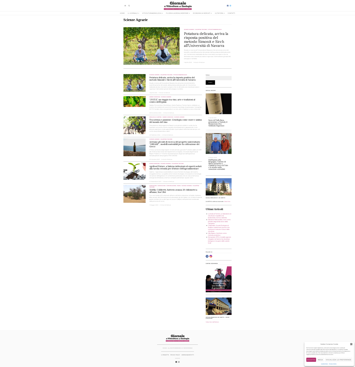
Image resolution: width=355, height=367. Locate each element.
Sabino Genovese (154, 96)
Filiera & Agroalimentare (177, 13)
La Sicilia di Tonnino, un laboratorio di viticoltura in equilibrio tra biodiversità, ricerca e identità (219, 216)
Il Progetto (165, 355)
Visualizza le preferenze (338, 360)
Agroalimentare (154, 163)
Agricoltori (153, 185)
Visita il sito (227, 201)
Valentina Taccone (201, 29)
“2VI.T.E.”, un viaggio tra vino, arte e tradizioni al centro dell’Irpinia (172, 100)
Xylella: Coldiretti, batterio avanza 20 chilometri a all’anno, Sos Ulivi (173, 190)
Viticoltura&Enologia (152, 13)
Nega (320, 360)
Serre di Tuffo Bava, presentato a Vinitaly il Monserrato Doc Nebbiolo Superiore (217, 123)
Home (122, 13)
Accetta (311, 360)
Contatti (231, 13)
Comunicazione (171, 185)
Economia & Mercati (201, 13)
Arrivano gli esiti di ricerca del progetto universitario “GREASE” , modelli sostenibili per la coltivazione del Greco (174, 144)
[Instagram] (230, 6)
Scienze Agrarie (189, 29)
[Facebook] (227, 6)
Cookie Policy (324, 363)
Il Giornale (133, 13)
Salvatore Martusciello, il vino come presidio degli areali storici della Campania (219, 221)
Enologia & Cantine (155, 117)
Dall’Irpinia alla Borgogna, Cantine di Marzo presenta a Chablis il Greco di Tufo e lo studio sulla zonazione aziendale (218, 164)
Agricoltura (161, 185)
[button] (351, 344)
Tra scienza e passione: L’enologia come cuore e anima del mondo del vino (175, 120)
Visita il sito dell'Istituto (212, 322)
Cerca (207, 75)
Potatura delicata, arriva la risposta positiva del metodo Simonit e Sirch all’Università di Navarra (206, 39)
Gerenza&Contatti (188, 355)
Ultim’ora (219, 13)
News (179, 185)
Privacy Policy (333, 363)
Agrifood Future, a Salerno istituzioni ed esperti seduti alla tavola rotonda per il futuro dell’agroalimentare (175, 167)
